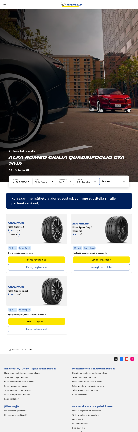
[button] (28, 181)
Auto (24, 349)
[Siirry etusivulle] (71, 4)
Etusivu (15, 349)
